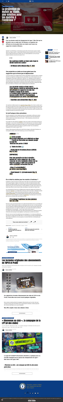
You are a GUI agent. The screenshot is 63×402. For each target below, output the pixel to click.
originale (20, 121)
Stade (26, 225)
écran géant (19, 225)
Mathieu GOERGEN (13, 37)
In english (22, 396)
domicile (12, 190)
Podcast (9, 396)
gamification (26, 194)
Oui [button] (31, 222)
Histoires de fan (29, 396)
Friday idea (53, 396)
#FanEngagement (15, 96)
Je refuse (33, 400)
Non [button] (34, 222)
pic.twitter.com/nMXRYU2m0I (29, 96)
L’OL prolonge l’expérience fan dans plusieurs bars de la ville (23, 200)
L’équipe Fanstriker (36, 396)
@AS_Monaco (14, 88)
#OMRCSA (12, 134)
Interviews (14, 396)
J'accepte (29, 400)
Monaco (23, 225)
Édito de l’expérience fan (45, 396)
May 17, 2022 (31, 66)
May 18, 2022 (13, 151)
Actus (18, 396)
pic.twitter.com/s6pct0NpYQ (18, 169)
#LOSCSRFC (17, 164)
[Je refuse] (61, 399)
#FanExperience (30, 95)
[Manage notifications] (2, 400)
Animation (14, 225)
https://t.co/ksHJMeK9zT (17, 167)
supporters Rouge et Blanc (25, 105)
